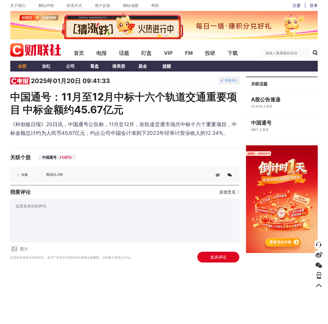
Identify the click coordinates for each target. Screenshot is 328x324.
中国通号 (261, 123)
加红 (46, 66)
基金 (142, 66)
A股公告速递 (266, 99)
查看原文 (231, 80)
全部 (22, 66)
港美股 (118, 66)
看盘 (94, 66)
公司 (70, 66)
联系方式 (74, 5)
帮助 (155, 5)
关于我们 (18, 5)
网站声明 (46, 5)
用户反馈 (102, 5)
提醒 (166, 66)
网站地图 (130, 5)
